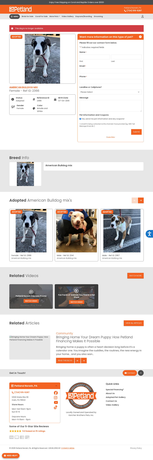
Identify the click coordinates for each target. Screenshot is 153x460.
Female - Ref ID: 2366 (21, 255)
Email (82, 66)
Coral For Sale (41, 16)
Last (113, 61)
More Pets (53, 16)
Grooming (98, 16)
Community (64, 333)
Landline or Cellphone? (90, 87)
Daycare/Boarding (83, 16)
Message (83, 97)
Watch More (135, 275)
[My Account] (142, 16)
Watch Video (31, 301)
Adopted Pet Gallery (116, 397)
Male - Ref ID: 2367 (111, 255)
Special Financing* (115, 389)
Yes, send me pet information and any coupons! (103, 119)
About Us (110, 393)
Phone (83, 76)
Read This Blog (65, 360)
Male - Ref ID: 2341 (65, 255)
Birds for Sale (27, 16)
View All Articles (134, 323)
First (81, 61)
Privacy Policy (136, 448)
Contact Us (111, 401)
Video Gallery (68, 16)
